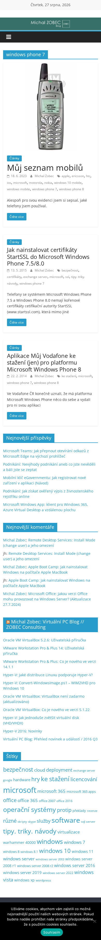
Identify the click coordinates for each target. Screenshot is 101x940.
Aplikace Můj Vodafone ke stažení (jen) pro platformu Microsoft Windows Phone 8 (44, 362)
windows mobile (18, 189)
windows (50, 841)
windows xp (24, 880)
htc (88, 176)
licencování (83, 779)
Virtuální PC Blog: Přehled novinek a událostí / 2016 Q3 (50, 739)
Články (14, 158)
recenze (92, 811)
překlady (79, 811)
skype (32, 821)
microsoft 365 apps (81, 791)
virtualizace (68, 832)
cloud (39, 770)
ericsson (78, 176)
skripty (22, 821)
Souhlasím (51, 932)
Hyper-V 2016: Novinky (22, 731)
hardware (21, 779)
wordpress (43, 880)
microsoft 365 (51, 791)
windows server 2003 (50, 859)
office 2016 (64, 801)
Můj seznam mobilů (45, 167)
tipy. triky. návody (29, 831)
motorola (35, 182)
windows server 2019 (22, 872)
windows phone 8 (71, 189)
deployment (59, 770)
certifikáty (14, 277)
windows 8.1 (29, 852)
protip (64, 809)
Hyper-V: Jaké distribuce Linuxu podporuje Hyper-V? (48, 674)
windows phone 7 (44, 189)
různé (10, 820)
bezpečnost (70, 270)
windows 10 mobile (68, 182)
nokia (48, 182)
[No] (94, 921)
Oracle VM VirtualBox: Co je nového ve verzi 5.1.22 (46, 709)
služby (44, 821)
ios (9, 182)
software (66, 820)
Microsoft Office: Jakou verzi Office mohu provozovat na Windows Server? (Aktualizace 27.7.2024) (47, 599)
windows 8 (11, 851)
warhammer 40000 (19, 842)
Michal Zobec (45, 176)
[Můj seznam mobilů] (50, 66)
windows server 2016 (74, 865)
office (10, 800)
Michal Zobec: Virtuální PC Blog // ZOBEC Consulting (45, 624)
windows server (19, 859)
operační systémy (29, 809)
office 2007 (47, 801)
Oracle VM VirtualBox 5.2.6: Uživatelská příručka (44, 640)
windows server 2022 (58, 873)
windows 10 (55, 850)
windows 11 (82, 851)
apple (66, 176)
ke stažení (69, 376)
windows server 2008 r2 (35, 866)
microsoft (20, 182)
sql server (88, 821)
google (7, 780)
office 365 (28, 800)
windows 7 (74, 842)
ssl (67, 277)
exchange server (35, 277)
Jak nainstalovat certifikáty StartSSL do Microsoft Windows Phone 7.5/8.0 (48, 256)
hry (35, 779)
